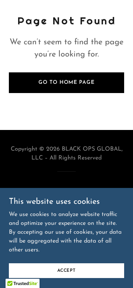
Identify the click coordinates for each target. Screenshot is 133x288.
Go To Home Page (66, 82)
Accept (66, 270)
